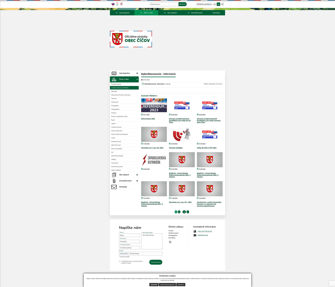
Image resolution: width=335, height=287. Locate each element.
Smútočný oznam (117, 166)
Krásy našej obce (116, 131)
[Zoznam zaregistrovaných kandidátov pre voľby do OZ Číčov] (182, 105)
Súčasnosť (114, 102)
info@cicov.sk (203, 235)
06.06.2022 (146, 169)
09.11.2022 (146, 114)
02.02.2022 (202, 169)
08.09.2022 (174, 114)
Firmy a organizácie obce (119, 116)
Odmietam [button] (181, 284)
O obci (171, 231)
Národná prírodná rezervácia (120, 95)
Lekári (113, 124)
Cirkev (113, 138)
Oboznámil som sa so (132, 262)
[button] (122, 12)
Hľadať (183, 4)
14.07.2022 (174, 144)
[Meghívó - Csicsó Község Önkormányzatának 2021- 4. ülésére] (154, 188)
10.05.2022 (202, 198)
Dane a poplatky (116, 149)
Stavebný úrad (116, 141)
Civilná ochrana (116, 127)
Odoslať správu (156, 262)
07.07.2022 (202, 144)
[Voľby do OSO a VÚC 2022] (210, 134)
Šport (113, 120)
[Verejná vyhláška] (182, 134)
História (114, 98)
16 (184, 212)
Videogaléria (115, 109)
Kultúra (113, 113)
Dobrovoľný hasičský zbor (119, 134)
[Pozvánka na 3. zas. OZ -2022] (154, 134)
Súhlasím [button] (154, 284)
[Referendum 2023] (154, 105)
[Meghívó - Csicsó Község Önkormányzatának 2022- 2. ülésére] (210, 159)
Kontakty (216, 13)
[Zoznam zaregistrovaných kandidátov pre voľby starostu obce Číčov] (210, 105)
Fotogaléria (115, 106)
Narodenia (114, 163)
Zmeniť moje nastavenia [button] (167, 284)
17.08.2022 (146, 144)
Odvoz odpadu (116, 170)
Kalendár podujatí (117, 156)
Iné (112, 152)
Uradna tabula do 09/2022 (120, 88)
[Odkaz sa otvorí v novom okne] (170, 242)
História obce (173, 233)
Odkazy (113, 159)
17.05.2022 (174, 198)
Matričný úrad (116, 145)
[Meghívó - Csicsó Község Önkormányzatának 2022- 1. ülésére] (182, 159)
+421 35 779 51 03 (205, 231)
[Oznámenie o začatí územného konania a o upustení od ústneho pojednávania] (210, 188)
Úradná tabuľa (116, 84)
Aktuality (114, 91)
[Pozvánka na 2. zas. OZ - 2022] (182, 188)
